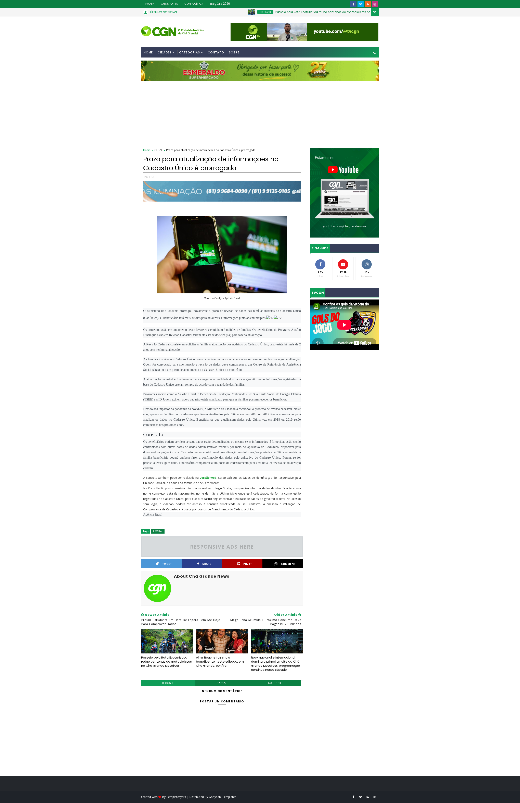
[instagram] (375, 4)
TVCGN (149, 4)
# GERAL (158, 531)
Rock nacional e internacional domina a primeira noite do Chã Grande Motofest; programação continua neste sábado (275, 663)
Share (206, 564)
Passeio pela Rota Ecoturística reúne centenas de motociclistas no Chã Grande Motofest (307, 12)
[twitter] (361, 4)
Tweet (167, 564)
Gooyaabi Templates (222, 797)
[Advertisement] (260, 111)
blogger (167, 683)
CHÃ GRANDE (234, 12)
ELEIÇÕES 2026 (220, 4)
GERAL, (151, 177)
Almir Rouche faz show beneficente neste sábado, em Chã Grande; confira (220, 661)
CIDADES (164, 52)
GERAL (158, 150)
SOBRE (234, 52)
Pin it (247, 564)
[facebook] (353, 4)
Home (148, 52)
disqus (221, 683)
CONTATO (216, 52)
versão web (208, 478)
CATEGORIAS (189, 52)
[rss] (368, 4)
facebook (274, 683)
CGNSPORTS (169, 4)
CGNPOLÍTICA (193, 4)
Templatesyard (176, 797)
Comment (288, 564)
